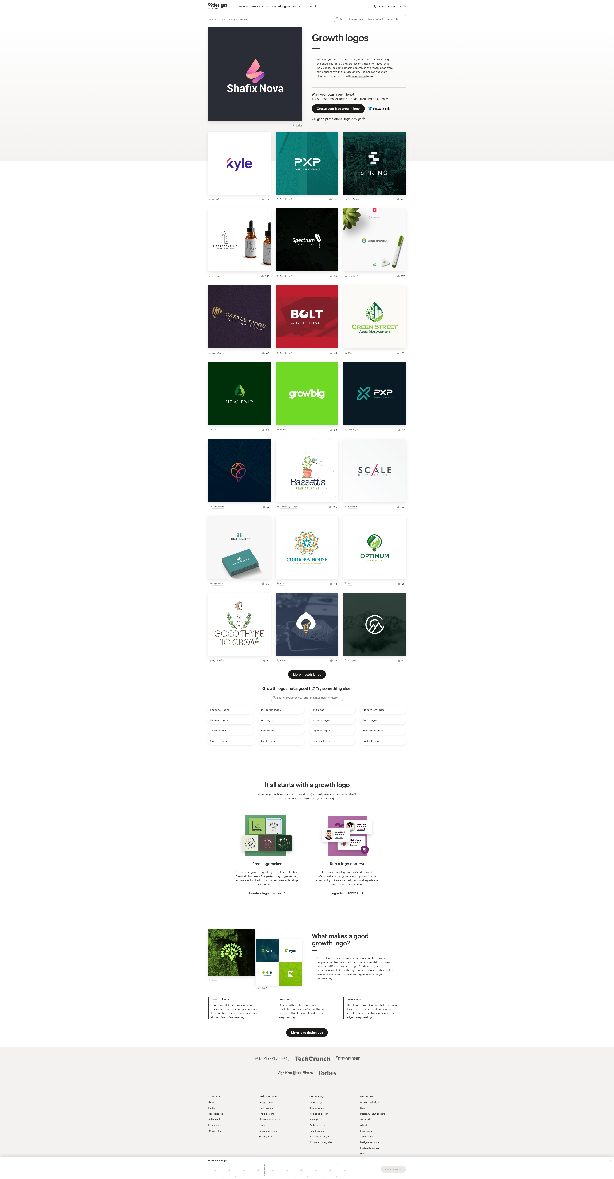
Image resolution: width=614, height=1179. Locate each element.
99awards (365, 1119)
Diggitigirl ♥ (218, 660)
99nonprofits (214, 1130)
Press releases (215, 1113)
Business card (316, 1108)
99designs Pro (266, 1136)
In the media (214, 1119)
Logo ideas (366, 1130)
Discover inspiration (269, 1119)
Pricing (262, 1125)
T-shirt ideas (366, 1136)
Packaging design (318, 1125)
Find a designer (280, 6)
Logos (234, 19)
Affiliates (365, 1125)
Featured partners (369, 1147)
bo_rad (215, 198)
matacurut (352, 506)
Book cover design (319, 1136)
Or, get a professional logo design (336, 119)
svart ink (216, 275)
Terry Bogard (286, 198)
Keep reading (236, 1017)
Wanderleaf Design (288, 506)
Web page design (318, 1113)
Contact (212, 1108)
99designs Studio (268, 1130)
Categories (242, 6)
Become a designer (370, 1102)
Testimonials (214, 1125)
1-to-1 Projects (266, 1108)
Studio (313, 6)
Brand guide (315, 1119)
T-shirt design (316, 1130)
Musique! (284, 660)
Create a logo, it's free (265, 893)
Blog (362, 1108)
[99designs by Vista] (217, 6)
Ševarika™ (353, 275)
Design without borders (372, 1113)
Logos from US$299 (345, 893)
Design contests (267, 1102)
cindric (299, 124)
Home (211, 19)
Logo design (315, 1102)
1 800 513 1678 (386, 6)
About (211, 1102)
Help (362, 1153)
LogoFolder (217, 583)
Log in (402, 6)
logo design (358, 75)
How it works (260, 6)
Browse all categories (320, 1142)
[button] (610, 1160)
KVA (350, 352)
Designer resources (370, 1142)
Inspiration (299, 6)
